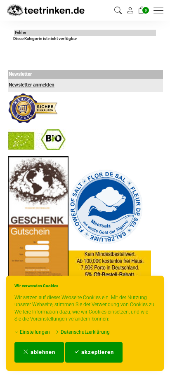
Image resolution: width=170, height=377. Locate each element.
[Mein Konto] (130, 10)
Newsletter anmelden (31, 85)
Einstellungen (34, 332)
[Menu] (160, 10)
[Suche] (118, 10)
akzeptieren (97, 352)
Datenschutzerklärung (84, 332)
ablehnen (42, 352)
